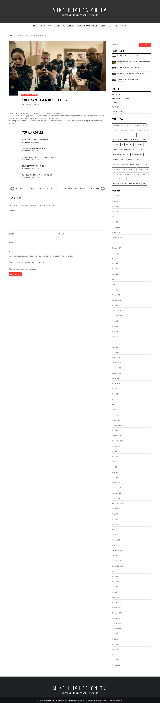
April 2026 (115, 217)
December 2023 (117, 363)
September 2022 (117, 441)
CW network (146, 135)
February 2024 (116, 352)
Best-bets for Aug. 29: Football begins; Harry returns (128, 67)
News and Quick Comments (88, 26)
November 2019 (117, 618)
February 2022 (116, 477)
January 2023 (116, 420)
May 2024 (115, 337)
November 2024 (117, 305)
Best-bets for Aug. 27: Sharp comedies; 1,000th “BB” (129, 79)
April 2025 (115, 279)
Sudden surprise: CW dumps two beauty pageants (39, 157)
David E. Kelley (117, 140)
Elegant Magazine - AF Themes (83, 700)
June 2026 (115, 206)
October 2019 (116, 623)
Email (61, 234)
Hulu (128, 154)
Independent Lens (137, 154)
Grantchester (117, 149)
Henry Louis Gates (118, 154)
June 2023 (115, 394)
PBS (124, 169)
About (103, 26)
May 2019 (115, 649)
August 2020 (116, 571)
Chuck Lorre (126, 135)
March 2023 (115, 410)
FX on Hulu (129, 145)
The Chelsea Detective (134, 179)
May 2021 (115, 524)
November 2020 (117, 556)
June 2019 (115, 644)
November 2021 (117, 493)
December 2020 (117, 550)
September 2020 (117, 566)
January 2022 (116, 483)
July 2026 (115, 201)
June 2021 (115, 519)
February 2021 (116, 540)
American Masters (139, 125)
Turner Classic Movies (120, 184)
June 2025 (115, 269)
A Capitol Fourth (118, 125)
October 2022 (116, 436)
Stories (57, 26)
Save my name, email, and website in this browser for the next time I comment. (41, 256)
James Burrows (118, 159)
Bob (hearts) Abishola (128, 130)
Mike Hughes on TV (80, 10)
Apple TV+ (116, 130)
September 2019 (117, 629)
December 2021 (117, 488)
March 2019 (115, 660)
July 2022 (115, 451)
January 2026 (116, 232)
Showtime (146, 174)
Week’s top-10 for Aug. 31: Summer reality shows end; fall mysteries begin (133, 61)
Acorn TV (129, 125)
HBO (134, 149)
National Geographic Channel (131, 164)
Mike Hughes (27, 105)
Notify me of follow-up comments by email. (28, 263)
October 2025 (116, 248)
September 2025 (117, 253)
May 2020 (115, 587)
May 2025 (115, 274)
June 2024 (115, 331)
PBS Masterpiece (143, 169)
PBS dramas (131, 169)
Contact (124, 26)
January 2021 (116, 545)
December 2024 (117, 300)
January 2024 (116, 357)
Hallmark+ (127, 149)
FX (122, 145)
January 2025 (116, 295)
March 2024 (115, 347)
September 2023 (117, 378)
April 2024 (115, 342)
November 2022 (117, 430)
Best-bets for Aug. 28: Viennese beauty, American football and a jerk (132, 73)
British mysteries (142, 130)
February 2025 (116, 290)
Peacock (127, 174)
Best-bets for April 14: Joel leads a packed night (34, 188)
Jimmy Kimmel (129, 159)
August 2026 (116, 196)
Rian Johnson (136, 174)
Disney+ (126, 140)
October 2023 (116, 373)
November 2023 (117, 368)
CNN (134, 135)
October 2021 (116, 498)
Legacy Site (113, 26)
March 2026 (115, 222)
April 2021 (115, 529)
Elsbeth (143, 140)
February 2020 (116, 602)
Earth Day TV (135, 140)
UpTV (144, 184)
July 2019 (115, 639)
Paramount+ (117, 169)
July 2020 (115, 576)
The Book (115, 107)
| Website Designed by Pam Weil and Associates (107, 700)
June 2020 (115, 582)
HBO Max (141, 149)
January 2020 (116, 608)
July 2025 (115, 264)
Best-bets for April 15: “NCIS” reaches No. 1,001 (81, 188)
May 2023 (115, 399)
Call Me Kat (116, 135)
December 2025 (117, 238)
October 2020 (116, 561)
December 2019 (117, 613)
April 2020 (115, 592)
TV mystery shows (134, 184)
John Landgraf (140, 159)
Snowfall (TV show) (119, 179)
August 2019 (116, 634)
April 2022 (115, 467)
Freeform (116, 145)
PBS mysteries (117, 174)
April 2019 (115, 655)
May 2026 (115, 211)
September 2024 (117, 316)
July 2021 (115, 514)
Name (11, 234)
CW (138, 135)
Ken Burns (116, 164)
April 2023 (115, 404)
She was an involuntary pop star (33, 148)
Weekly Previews (69, 26)
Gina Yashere (138, 145)
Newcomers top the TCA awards (33, 166)
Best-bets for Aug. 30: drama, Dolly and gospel (127, 56)
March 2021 (115, 535)
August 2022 (116, 446)
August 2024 (116, 321)
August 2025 (116, 258)
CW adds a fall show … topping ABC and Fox (37, 175)
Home (35, 26)
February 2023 (116, 415)
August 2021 (116, 509)
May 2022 (115, 462)
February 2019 (116, 665)
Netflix (144, 164)
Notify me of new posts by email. (23, 269)
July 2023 (115, 389)
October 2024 (116, 311)
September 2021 (117, 503)
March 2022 (115, 472)
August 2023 (116, 384)
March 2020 (115, 597)
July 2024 (115, 326)
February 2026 (116, 227)
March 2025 (115, 284)
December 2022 (117, 425)
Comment (12, 210)
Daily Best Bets (45, 26)
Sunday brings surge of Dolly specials (35, 140)
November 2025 (117, 243)
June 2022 (115, 457)
